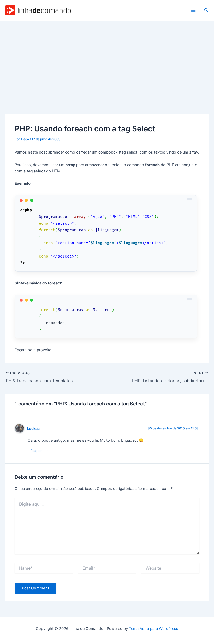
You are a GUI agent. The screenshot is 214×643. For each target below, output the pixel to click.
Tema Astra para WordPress (153, 628)
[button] (206, 10)
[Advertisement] (107, 60)
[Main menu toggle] (193, 10)
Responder (39, 450)
